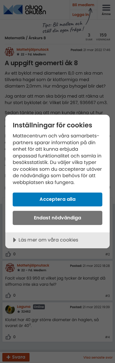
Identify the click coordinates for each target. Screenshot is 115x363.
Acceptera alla (57, 199)
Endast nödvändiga (57, 217)
